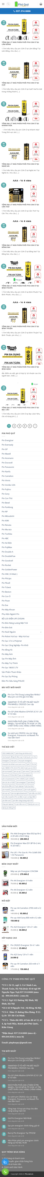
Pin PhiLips (6, 578)
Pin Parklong (7, 507)
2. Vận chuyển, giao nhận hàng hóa (17, 1161)
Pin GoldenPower (9, 569)
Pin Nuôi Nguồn (9, 632)
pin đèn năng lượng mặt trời (23, 801)
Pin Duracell (7, 462)
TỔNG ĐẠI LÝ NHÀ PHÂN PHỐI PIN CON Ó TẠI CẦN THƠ (20, 206)
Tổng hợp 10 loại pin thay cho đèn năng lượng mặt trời (23, 1110)
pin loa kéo (29, 786)
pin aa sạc (17, 771)
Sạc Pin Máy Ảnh (9, 658)
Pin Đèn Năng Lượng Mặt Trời (15, 623)
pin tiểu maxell (7, 797)
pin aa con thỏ (31, 768)
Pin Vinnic (6, 480)
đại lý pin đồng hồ (8, 808)
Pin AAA (20, 768)
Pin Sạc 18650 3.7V (10, 667)
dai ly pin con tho (30, 757)
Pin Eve (5, 605)
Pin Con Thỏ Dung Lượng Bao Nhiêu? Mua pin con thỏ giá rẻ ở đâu (24, 696)
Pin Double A (7, 552)
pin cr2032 (29, 779)
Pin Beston (6, 592)
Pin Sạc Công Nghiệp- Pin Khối (15, 645)
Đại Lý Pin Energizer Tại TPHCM (21, 1133)
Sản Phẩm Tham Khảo (11, 672)
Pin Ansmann (7, 458)
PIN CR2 (14, 775)
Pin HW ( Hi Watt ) (9, 574)
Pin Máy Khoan (8, 609)
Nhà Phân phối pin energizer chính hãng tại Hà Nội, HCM (23, 1141)
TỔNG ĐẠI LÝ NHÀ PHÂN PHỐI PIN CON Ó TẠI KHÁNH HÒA (20, 124)
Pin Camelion (7, 476)
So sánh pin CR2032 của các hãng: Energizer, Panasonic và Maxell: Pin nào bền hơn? (23, 735)
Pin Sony (5, 494)
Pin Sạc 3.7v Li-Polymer (12, 641)
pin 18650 (5, 768)
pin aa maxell (7, 771)
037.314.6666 (27, 992)
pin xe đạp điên (30, 797)
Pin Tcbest (6, 587)
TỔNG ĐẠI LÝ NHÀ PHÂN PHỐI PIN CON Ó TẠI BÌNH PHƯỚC (20, 287)
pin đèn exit (6, 801)
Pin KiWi (5, 520)
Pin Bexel (6, 502)
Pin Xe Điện (7, 543)
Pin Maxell (6, 454)
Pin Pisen (6, 600)
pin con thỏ (35, 771)
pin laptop (19, 786)
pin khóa (31, 782)
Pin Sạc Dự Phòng (9, 676)
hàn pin (13, 761)
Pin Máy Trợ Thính (10, 663)
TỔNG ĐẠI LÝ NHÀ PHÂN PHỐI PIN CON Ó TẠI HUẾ (20, 84)
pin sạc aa (5, 793)
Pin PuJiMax (7, 547)
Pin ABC (5, 538)
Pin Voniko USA (8, 485)
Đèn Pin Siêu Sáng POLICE (13, 681)
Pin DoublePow (8, 556)
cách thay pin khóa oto (23, 753)
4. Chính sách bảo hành (12, 1167)
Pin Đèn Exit (7, 627)
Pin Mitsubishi (8, 516)
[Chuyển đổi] (40, 632)
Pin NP (5, 511)
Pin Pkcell (6, 583)
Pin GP (5, 449)
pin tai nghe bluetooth (19, 793)
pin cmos (26, 771)
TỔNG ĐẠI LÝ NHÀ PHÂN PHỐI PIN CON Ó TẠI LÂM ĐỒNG (20, 43)
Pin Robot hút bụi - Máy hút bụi (15, 636)
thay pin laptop (7, 804)
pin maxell (6, 790)
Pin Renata (6, 525)
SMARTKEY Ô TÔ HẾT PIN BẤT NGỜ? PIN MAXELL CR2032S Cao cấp (23, 703)
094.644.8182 (12, 995)
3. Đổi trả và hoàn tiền (11, 1164)
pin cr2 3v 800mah (25, 775)
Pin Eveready (7, 445)
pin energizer (21, 782)
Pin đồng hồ (7, 650)
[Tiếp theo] (35, 426)
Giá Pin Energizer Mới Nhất (20, 1118)
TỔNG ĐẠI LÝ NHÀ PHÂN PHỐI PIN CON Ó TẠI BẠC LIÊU (20, 409)
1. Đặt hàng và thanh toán (13, 1158)
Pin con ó (5, 775)
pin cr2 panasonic (8, 779)
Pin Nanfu (6, 471)
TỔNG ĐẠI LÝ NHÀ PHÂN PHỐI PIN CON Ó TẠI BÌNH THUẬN (20, 327)
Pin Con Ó (6, 596)
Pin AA (13, 768)
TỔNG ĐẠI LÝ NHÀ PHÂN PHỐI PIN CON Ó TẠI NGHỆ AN (20, 165)
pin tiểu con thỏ (34, 793)
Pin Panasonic (8, 467)
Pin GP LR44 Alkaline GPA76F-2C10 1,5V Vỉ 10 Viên (25, 713)
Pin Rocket (6, 565)
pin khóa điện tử (8, 786)
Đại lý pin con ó (33, 804)
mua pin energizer (25, 761)
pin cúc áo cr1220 (8, 782)
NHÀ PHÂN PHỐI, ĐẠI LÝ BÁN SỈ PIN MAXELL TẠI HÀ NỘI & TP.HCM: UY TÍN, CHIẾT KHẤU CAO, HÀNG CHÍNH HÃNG (24, 723)
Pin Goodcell (7, 560)
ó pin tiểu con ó (20, 804)
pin (28, 764)
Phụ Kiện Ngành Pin (10, 614)
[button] (3, 4)
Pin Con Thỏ (7, 498)
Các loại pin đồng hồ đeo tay (12, 757)
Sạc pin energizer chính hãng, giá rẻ (23, 1126)
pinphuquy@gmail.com (20, 1042)
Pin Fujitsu (6, 489)
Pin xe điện (19, 797)
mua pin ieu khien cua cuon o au (13, 764)
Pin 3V (34, 764)
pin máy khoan (17, 790)
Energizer (5, 761)
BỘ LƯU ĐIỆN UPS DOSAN (13, 618)
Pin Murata (6, 529)
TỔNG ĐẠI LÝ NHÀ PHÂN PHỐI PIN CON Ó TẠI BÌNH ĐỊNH (20, 368)
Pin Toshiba (7, 534)
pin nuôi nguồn (30, 790)
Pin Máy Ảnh (7, 654)
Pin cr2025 (20, 779)
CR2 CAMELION (7, 753)
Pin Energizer (7, 440)
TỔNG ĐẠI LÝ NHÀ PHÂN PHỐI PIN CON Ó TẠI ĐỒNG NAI (20, 246)
